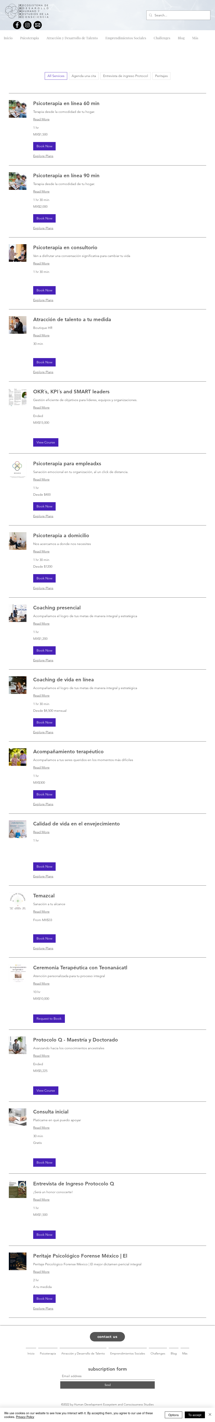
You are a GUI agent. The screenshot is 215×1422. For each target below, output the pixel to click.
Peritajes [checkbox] (161, 76)
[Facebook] (17, 25)
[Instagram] (27, 25)
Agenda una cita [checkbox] (84, 76)
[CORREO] (38, 25)
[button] (44, 146)
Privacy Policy (25, 1417)
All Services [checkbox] (55, 76)
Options (173, 1415)
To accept (194, 1415)
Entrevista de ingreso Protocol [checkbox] (125, 76)
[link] (119, 103)
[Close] (209, 1415)
